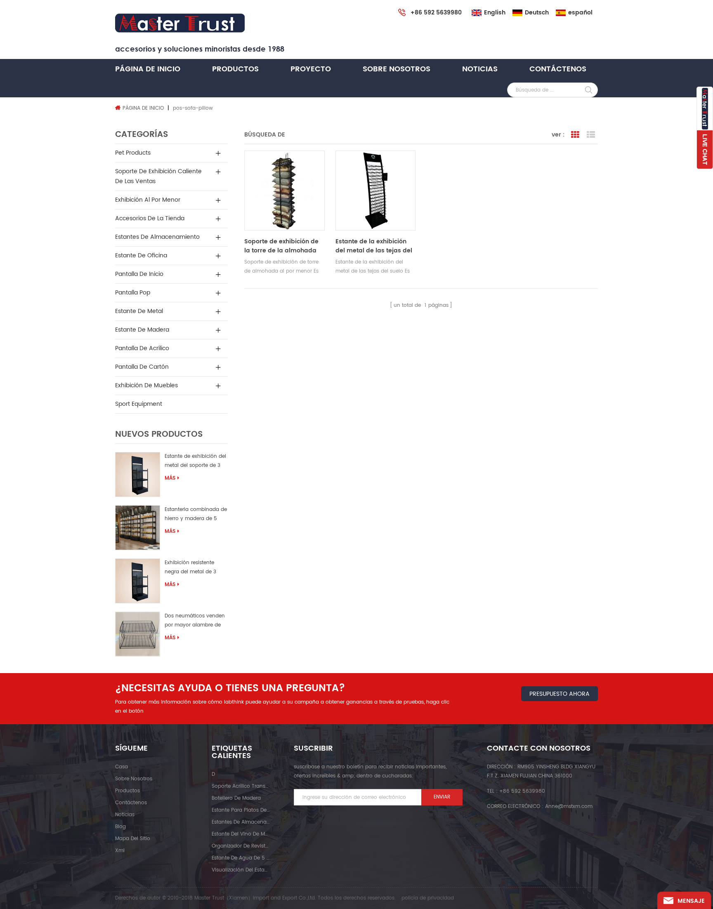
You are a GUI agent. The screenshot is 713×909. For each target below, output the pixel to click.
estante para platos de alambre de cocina (240, 810)
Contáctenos (557, 69)
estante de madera (142, 329)
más (170, 478)
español (580, 13)
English (494, 13)
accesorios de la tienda (149, 218)
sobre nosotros (396, 69)
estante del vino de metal (240, 834)
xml (120, 851)
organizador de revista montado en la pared (240, 846)
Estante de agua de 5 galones (240, 858)
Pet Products (133, 153)
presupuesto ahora (559, 694)
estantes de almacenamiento (157, 237)
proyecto (310, 69)
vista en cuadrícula (575, 135)
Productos (235, 69)
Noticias (480, 69)
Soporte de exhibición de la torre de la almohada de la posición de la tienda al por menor (284, 246)
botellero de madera (236, 798)
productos (127, 791)
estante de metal (139, 311)
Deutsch (537, 13)
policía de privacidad (427, 898)
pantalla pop (132, 292)
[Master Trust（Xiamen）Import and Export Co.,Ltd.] (180, 23)
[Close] (704, 173)
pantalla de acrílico (142, 348)
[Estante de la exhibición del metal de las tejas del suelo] (375, 191)
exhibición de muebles (146, 385)
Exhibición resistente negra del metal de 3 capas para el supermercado (190, 568)
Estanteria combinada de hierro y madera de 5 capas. (196, 515)
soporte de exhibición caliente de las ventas (158, 176)
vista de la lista (591, 135)
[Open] (704, 128)
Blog (120, 827)
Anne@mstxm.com (569, 806)
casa (121, 767)
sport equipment (138, 404)
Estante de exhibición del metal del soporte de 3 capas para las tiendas (195, 462)
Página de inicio (147, 69)
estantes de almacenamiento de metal (240, 822)
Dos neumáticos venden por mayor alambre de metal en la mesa (195, 621)
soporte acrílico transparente (240, 786)
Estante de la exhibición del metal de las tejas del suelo (373, 246)
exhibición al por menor (147, 200)
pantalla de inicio (139, 274)
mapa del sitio (132, 839)
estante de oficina (141, 255)
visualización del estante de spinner (240, 870)
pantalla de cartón (142, 367)
